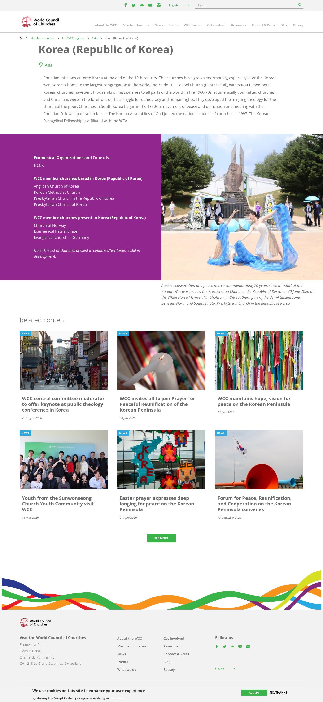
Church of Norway (50, 225)
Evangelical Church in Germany (61, 237)
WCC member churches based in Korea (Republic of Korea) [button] (88, 178)
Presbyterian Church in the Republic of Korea (74, 198)
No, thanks (279, 692)
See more (161, 538)
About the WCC (106, 25)
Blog (284, 25)
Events (173, 25)
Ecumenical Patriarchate (55, 231)
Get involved (216, 25)
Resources (238, 25)
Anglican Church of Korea (56, 186)
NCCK (39, 165)
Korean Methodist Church (57, 192)
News (159, 25)
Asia (94, 38)
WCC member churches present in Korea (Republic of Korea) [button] (90, 217)
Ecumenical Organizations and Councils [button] (71, 157)
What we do (192, 25)
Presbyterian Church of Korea (60, 204)
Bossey (298, 25)
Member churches (136, 25)
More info (117, 697)
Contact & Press (263, 25)
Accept (254, 693)
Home (21, 38)
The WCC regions (73, 38)
